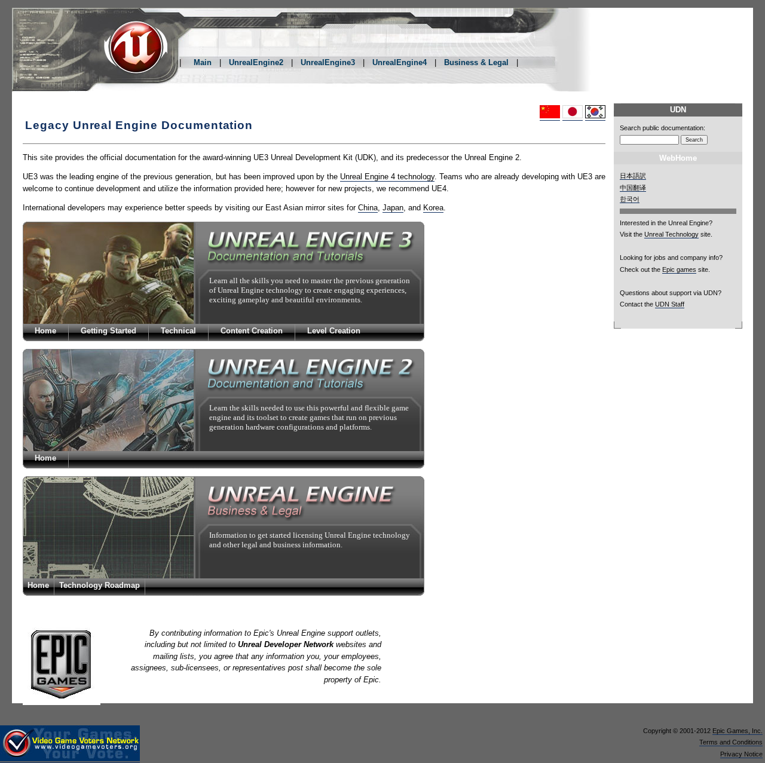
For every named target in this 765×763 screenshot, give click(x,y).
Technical (178, 330)
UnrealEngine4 (399, 62)
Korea (433, 207)
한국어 (629, 199)
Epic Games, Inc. (737, 730)
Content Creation (252, 330)
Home (45, 330)
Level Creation (333, 330)
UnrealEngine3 (328, 62)
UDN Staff (669, 304)
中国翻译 (633, 187)
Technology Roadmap (99, 585)
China (368, 207)
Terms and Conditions (731, 742)
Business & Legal (476, 62)
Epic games (679, 269)
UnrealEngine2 (256, 62)
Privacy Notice (741, 754)
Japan (392, 207)
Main (203, 62)
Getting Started (108, 330)
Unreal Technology (671, 234)
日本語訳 (633, 175)
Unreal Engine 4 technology (387, 176)
